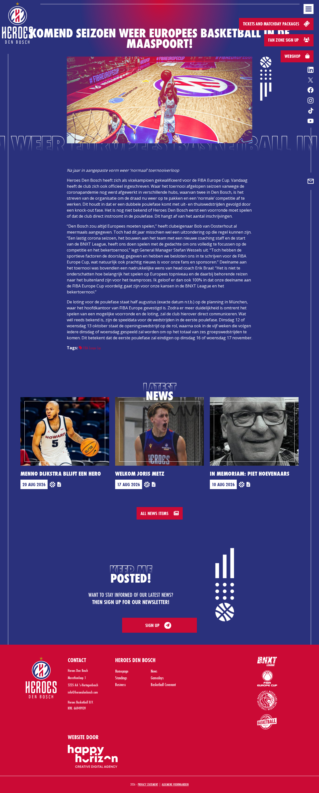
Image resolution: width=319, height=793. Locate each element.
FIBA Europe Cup (91, 348)
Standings (121, 678)
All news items (155, 513)
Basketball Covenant (163, 684)
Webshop (293, 56)
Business (120, 684)
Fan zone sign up (284, 40)
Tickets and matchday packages (271, 24)
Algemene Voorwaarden (175, 784)
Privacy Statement (148, 784)
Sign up (152, 625)
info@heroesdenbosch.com (83, 692)
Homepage (121, 671)
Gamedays (157, 678)
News (154, 671)
